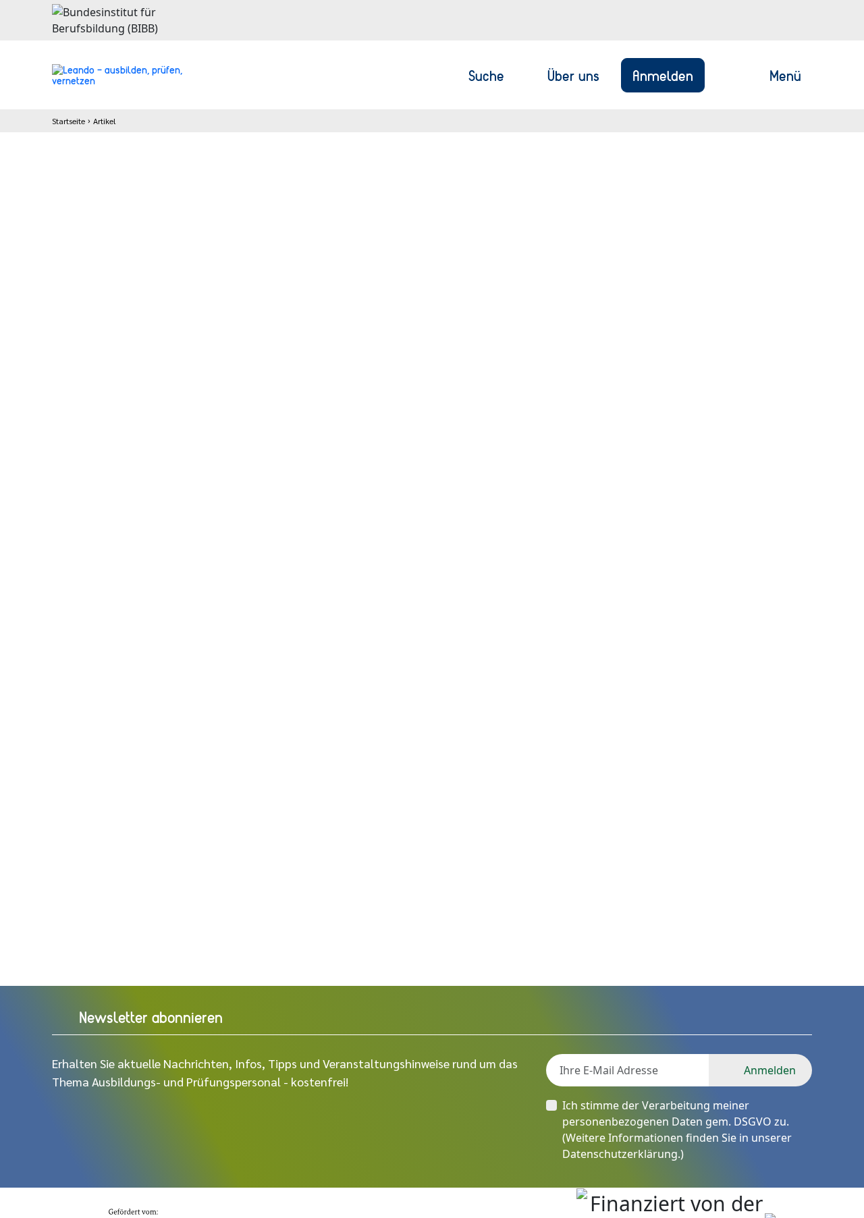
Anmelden (662, 75)
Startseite (68, 120)
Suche (486, 75)
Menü (785, 75)
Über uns (573, 75)
